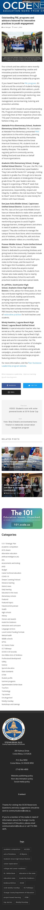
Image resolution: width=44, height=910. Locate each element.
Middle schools (7, 639)
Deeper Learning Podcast (11, 580)
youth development (10, 377)
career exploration (11, 864)
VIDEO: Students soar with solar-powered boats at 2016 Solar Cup (23, 409)
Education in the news (10, 593)
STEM (4, 675)
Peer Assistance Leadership (12, 374)
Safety (4, 662)
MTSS (4, 642)
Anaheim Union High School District (17, 859)
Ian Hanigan (7, 27)
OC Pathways (7, 648)
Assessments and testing (11, 563)
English (27, 1)
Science (4, 665)
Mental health (7, 635)
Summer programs (8, 681)
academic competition (12, 849)
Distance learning (8, 583)
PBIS (37, 131)
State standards (7, 671)
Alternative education (9, 553)
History (4, 616)
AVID (3, 566)
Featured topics (7, 602)
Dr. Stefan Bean (9, 873)
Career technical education (11, 573)
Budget (4, 570)
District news (6, 586)
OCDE (22, 883)
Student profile (7, 678)
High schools (6, 612)
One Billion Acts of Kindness (12, 655)
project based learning (12, 897)
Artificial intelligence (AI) (10, 557)
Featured (5, 599)
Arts (3, 560)
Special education (8, 668)
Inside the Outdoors (9, 622)
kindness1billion (10, 883)
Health (4, 609)
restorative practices (12, 314)
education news (9, 878)
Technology (6, 691)
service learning (30, 374)
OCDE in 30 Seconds (9, 652)
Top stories (6, 694)
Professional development (11, 658)
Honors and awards (9, 619)
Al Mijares (23, 854)
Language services (8, 629)
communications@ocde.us (19, 811)
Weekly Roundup (22, 902)
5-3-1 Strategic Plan (9, 544)
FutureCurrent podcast (10, 606)
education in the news (27, 873)
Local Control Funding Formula (13, 632)
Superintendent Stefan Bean (12, 685)
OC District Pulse (8, 645)
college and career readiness (14, 868)
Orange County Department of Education (19, 893)
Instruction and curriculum (11, 625)
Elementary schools (9, 596)
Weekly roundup (7, 701)
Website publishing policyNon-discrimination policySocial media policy (22, 778)
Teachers (5, 688)
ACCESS (27, 849)
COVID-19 (5, 576)
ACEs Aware (6, 550)
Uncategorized (7, 698)
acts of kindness (10, 854)
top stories (8, 902)
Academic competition (10, 547)
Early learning (6, 589)
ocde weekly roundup (12, 888)
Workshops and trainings (11, 704)
